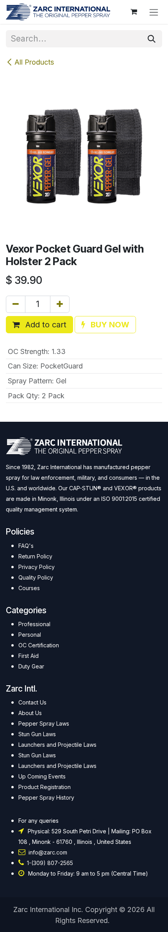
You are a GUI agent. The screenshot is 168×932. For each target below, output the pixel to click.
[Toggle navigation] (153, 12)
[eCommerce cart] (133, 11)
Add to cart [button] (44, 324)
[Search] (151, 38)
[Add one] (60, 304)
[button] (105, 324)
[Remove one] (15, 304)
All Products (34, 62)
